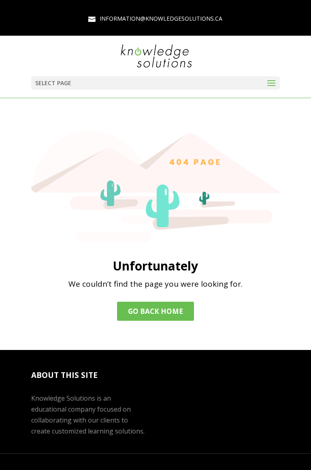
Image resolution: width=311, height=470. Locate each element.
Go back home (155, 311)
